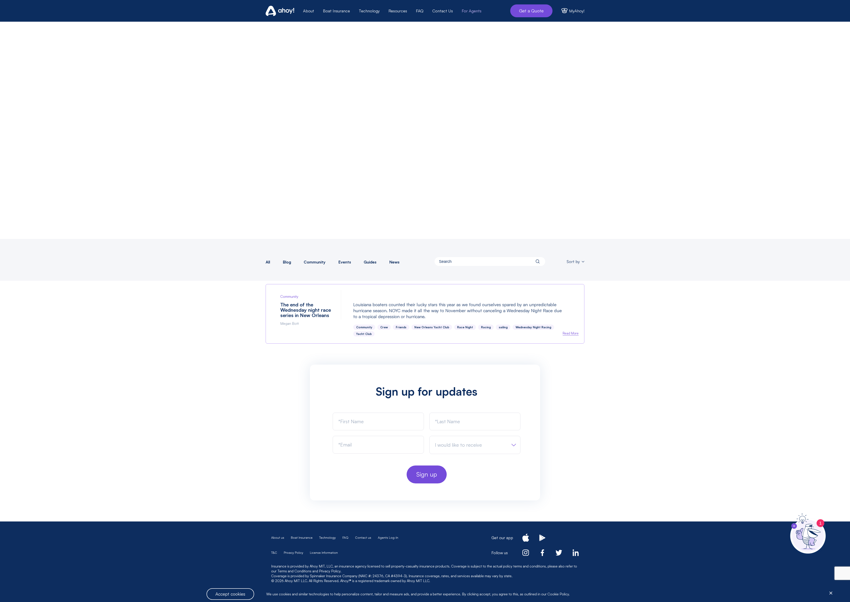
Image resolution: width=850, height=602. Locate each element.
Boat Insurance (336, 10)
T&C (274, 552)
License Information (324, 552)
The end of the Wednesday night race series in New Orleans (305, 310)
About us (277, 537)
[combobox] (490, 261)
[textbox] (458, 445)
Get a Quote (531, 10)
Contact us (363, 537)
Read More (571, 333)
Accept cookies (230, 594)
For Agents (471, 10)
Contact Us (442, 10)
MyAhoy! (576, 10)
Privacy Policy (293, 552)
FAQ (419, 10)
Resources (397, 10)
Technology (369, 10)
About (308, 10)
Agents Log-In (388, 537)
